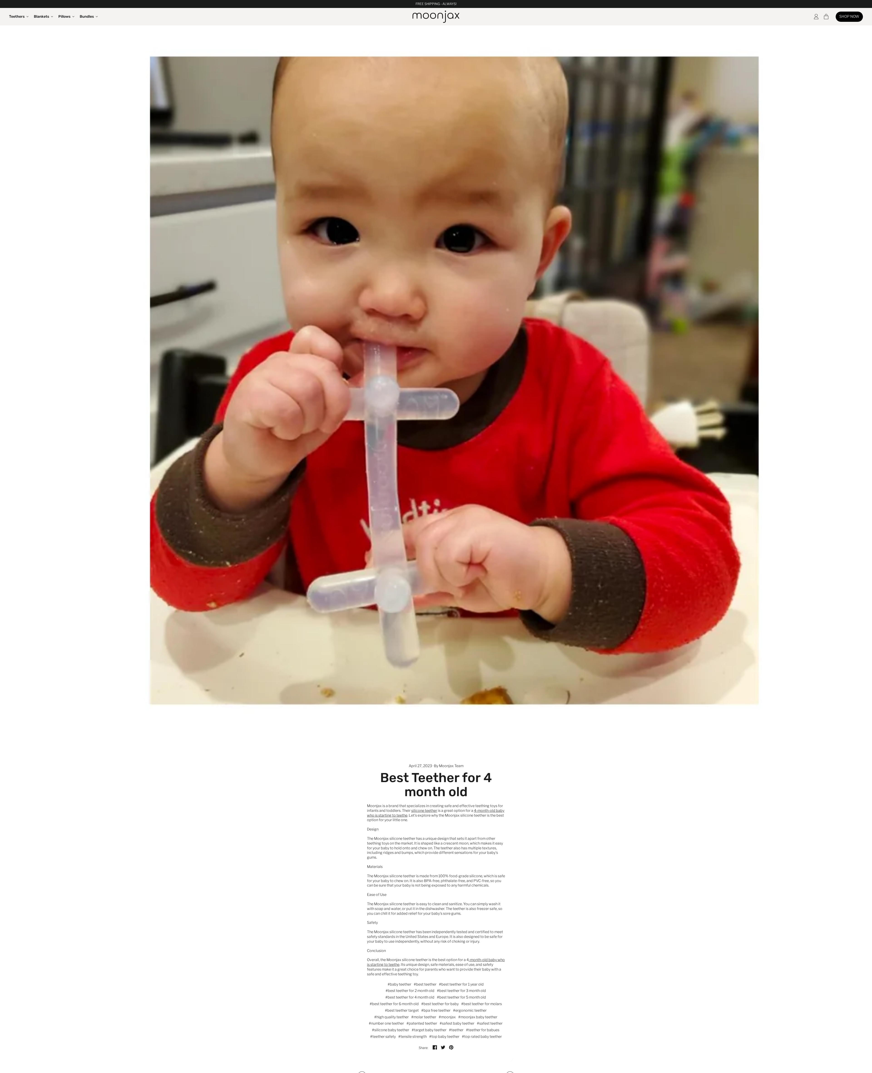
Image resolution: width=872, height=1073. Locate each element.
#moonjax (447, 1017)
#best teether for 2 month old (410, 991)
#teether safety (383, 1036)
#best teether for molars (481, 1004)
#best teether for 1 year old (461, 984)
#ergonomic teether (470, 1010)
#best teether (425, 984)
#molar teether (423, 1017)
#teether (456, 1030)
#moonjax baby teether (477, 1017)
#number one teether (386, 1023)
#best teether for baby (440, 1004)
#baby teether (399, 984)
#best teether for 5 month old (461, 997)
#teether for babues (482, 1030)
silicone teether (424, 810)
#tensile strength (412, 1036)
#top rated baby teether (482, 1036)
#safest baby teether (457, 1023)
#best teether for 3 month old (461, 991)
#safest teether (490, 1023)
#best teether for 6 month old (394, 1004)
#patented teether (421, 1023)
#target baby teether (429, 1030)
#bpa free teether (436, 1010)
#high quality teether (391, 1017)
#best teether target (402, 1010)
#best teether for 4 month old (409, 997)
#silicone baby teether (390, 1030)
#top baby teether (444, 1036)
